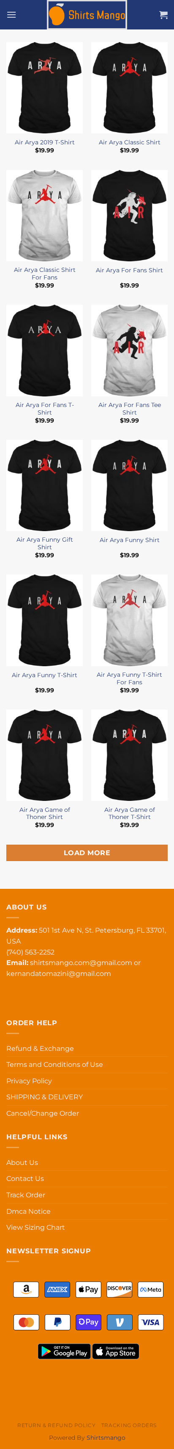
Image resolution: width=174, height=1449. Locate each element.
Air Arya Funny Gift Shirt (44, 543)
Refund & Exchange (40, 1049)
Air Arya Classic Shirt (129, 142)
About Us (22, 1163)
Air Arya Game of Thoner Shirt (44, 813)
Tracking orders (129, 1425)
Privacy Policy (29, 1081)
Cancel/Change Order (42, 1113)
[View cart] (163, 14)
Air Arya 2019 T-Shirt (45, 142)
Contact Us (25, 1179)
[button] (11, 14)
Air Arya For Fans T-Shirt (45, 408)
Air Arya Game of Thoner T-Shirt (129, 813)
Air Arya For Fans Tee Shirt (129, 408)
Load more (87, 853)
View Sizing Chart (35, 1227)
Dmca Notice (28, 1211)
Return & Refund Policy (56, 1425)
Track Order (25, 1195)
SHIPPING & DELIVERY (44, 1097)
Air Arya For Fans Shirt (129, 270)
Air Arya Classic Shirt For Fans (45, 273)
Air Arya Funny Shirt (130, 540)
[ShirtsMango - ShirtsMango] (87, 14)
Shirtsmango (106, 1437)
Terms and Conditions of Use (54, 1065)
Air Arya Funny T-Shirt (44, 675)
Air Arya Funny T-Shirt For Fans (129, 678)
